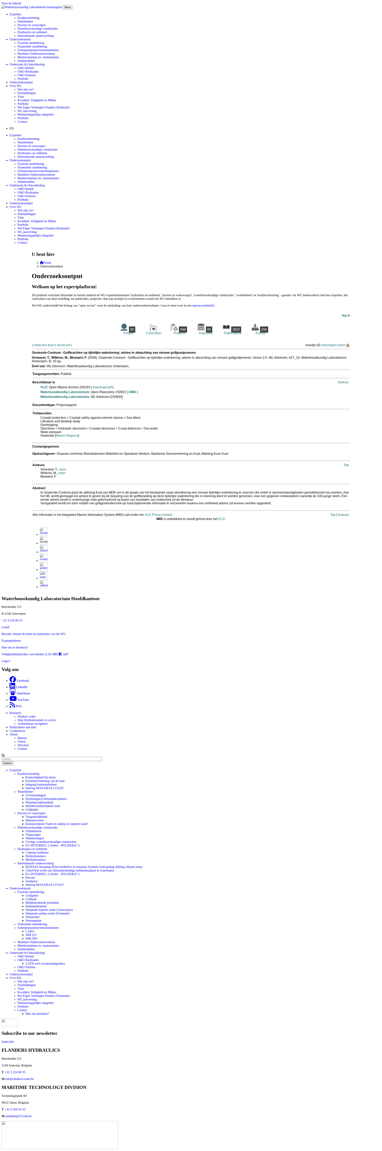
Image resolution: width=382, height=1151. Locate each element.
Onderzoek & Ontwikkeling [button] (27, 64)
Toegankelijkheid (36, 816)
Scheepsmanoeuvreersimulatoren (38, 50)
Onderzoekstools (20, 888)
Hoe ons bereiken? (37, 1013)
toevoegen (329, 345)
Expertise (15, 770)
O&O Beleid (26, 68)
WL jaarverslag (27, 111)
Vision (22, 741)
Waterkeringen (34, 838)
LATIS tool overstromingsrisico (45, 963)
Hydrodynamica (35, 856)
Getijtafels (31, 809)
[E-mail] (44, 578)
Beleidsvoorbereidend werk (42, 806)
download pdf (102, 387)
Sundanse (31, 881)
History (22, 738)
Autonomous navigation (33, 723)
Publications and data (23, 727)
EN (12, 128)
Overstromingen (35, 795)
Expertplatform (11, 640)
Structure (23, 745)
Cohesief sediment (37, 852)
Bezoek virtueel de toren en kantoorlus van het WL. (34, 634)
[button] (3, 755)
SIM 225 (31, 935)
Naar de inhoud (11, 3)
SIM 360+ (31, 938)
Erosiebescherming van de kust (44, 781)
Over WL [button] (16, 86)
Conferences (17, 730)
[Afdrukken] (44, 587)
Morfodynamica (35, 859)
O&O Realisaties (28, 71)
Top (346, 465)
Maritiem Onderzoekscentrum (36, 53)
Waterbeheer (25, 21)
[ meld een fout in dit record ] (52, 345)
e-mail (5, 627)
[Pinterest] (44, 569)
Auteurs (343, 382)
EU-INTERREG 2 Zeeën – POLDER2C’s (52, 845)
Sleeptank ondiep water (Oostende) (47, 913)
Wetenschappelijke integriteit (36, 114)
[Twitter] (44, 560)
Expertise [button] (15, 14)
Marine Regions (67, 435)
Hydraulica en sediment (32, 32)
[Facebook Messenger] (44, 543)
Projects (180, 331)
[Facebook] (44, 534)
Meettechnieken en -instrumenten (38, 57)
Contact (22, 121)
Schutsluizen (33, 831)
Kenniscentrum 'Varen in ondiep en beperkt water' (56, 824)
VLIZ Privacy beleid (158, 514)
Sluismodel (32, 917)
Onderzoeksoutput (21, 82)
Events (261, 331)
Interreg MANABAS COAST (44, 788)
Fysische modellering (31, 43)
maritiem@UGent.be (18, 1116)
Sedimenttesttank (36, 906)
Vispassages (33, 834)
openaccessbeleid (203, 305)
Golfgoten (31, 895)
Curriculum (153, 333)
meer (62, 469)
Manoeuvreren (34, 820)
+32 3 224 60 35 (12, 620)
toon (342, 345)
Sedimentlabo (26, 60)
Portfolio (23, 78)
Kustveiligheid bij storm (40, 777)
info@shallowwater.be (19, 1079)
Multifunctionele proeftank (42, 902)
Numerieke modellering (32, 46)
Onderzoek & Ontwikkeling (27, 952)
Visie (21, 96)
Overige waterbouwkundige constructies (50, 841)
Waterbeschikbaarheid (39, 802)
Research (15, 713)
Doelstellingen (27, 93)
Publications (232, 331)
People (129, 331)
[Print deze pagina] (348, 345)
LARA (29, 931)
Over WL (16, 978)
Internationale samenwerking (36, 35)
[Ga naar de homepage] (32, 7)
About (14, 734)
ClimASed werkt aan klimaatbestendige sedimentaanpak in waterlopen (69, 870)
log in (346, 315)
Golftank (31, 899)
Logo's (6, 661)
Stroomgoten (33, 920)
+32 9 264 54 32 (15, 1109)
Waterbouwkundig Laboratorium (64, 392)
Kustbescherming (28, 17)
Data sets (205, 331)
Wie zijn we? (26, 89)
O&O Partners (27, 75)
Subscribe (8, 1041)
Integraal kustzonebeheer (41, 784)
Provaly (30, 877)
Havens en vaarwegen (31, 25)
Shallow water (27, 716)
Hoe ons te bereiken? (15, 647)
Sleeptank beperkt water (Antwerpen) (49, 909)
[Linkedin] (44, 552)
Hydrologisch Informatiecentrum (45, 798)
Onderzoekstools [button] (20, 39)
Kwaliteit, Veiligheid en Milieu (37, 100)
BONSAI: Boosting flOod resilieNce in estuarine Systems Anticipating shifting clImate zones (83, 867)
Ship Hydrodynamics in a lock (37, 720)
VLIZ (43, 387)
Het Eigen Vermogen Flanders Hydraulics (44, 107)
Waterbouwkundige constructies (38, 28)
